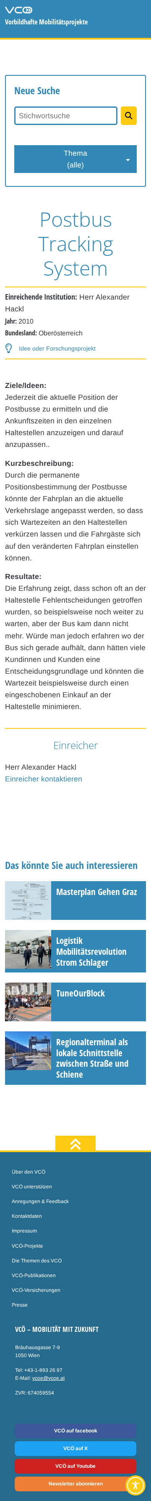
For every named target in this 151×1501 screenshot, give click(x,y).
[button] (50, 348)
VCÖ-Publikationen (34, 1275)
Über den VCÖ (28, 1172)
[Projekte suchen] (129, 115)
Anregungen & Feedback (40, 1201)
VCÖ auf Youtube (75, 1466)
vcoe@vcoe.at (48, 1378)
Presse (20, 1305)
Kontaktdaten (27, 1216)
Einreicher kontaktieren (43, 779)
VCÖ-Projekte (27, 1246)
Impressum (24, 1231)
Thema (75, 159)
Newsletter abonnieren (76, 1484)
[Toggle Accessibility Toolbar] (135, 1485)
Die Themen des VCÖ (37, 1261)
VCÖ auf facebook (75, 1431)
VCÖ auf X (75, 1448)
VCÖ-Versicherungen (36, 1290)
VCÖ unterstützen (32, 1187)
